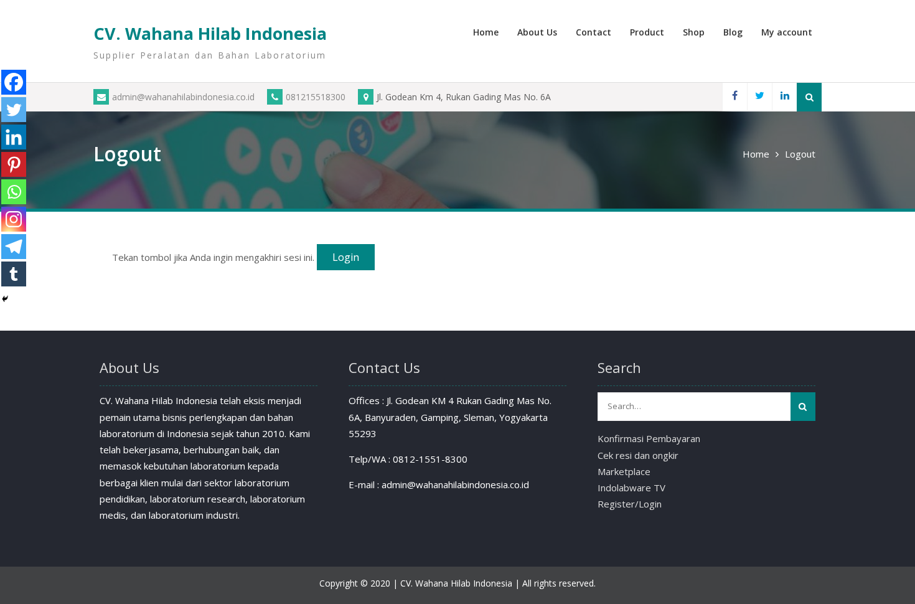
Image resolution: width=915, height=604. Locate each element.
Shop (694, 32)
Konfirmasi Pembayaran (649, 438)
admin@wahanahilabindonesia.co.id (183, 97)
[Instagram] (13, 219)
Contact (593, 32)
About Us (537, 32)
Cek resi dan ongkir (638, 455)
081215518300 (315, 97)
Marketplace (624, 471)
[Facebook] (734, 97)
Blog (733, 32)
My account (786, 32)
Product (647, 32)
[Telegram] (13, 246)
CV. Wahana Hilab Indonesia (210, 33)
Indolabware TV (631, 487)
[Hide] (5, 299)
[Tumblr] (13, 274)
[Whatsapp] (13, 191)
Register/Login (630, 504)
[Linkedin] (784, 97)
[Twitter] (759, 97)
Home (486, 32)
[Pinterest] (13, 164)
